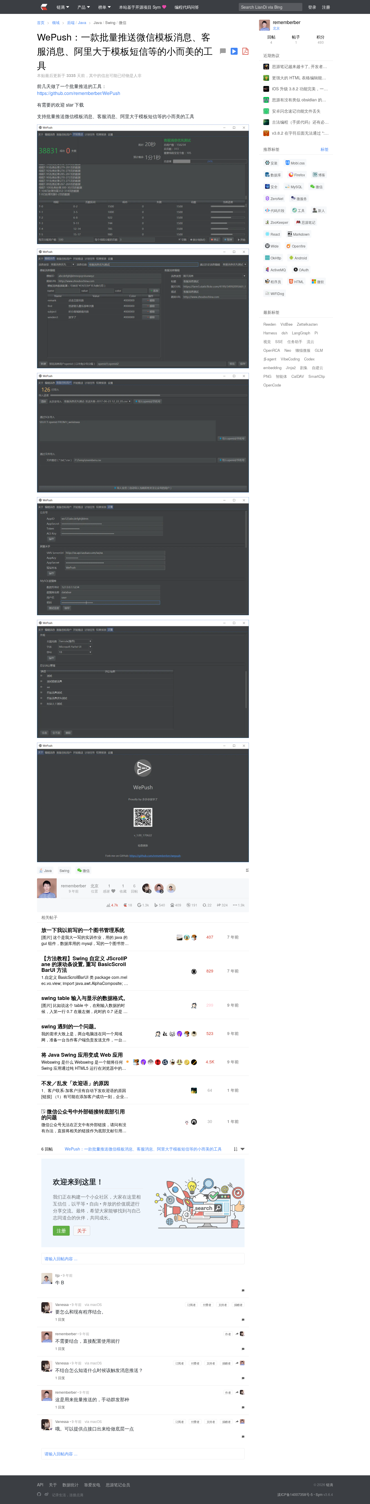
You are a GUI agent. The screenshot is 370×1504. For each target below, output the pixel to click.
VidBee (286, 324)
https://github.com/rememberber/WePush (78, 93)
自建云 (317, 367)
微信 (122, 22)
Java (82, 22)
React (275, 234)
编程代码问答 (187, 7)
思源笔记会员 (118, 1484)
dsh (285, 333)
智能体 (281, 376)
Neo (287, 350)
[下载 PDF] (245, 51)
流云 (310, 341)
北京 (276, 27)
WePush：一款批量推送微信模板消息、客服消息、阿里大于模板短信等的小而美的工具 (143, 1149)
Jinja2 (291, 367)
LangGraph (301, 333)
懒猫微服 (302, 350)
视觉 (267, 341)
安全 (274, 186)
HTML (299, 281)
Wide (275, 245)
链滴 (329, 1484)
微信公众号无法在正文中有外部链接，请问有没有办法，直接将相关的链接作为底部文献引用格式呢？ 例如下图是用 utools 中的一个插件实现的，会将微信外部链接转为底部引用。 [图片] (83, 1128)
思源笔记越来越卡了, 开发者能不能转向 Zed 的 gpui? (300, 66)
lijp (57, 1275)
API (40, 1484)
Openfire (299, 245)
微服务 (302, 198)
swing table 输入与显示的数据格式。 (84, 998)
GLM (319, 350)
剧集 (304, 367)
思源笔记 (308, 222)
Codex (309, 359)
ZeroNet (277, 198)
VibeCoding (290, 359)
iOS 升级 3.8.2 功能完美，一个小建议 (300, 88)
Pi (316, 333)
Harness (270, 333)
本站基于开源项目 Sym (140, 7)
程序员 (276, 281)
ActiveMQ (278, 269)
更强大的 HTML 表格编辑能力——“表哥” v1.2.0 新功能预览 (300, 77)
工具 (301, 210)
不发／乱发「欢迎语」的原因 (75, 1083)
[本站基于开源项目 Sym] (39, 1494)
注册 (61, 1230)
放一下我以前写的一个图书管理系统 (83, 930)
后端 (71, 22)
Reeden (269, 324)
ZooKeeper (279, 222)
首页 (41, 22)
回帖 (271, 39)
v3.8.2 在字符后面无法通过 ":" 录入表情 (300, 133)
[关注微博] (47, 1494)
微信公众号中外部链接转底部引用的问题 (83, 1114)
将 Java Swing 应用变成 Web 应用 (82, 1054)
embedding (272, 367)
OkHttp (276, 257)
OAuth (304, 269)
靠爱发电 (92, 1484)
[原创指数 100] (127, 1061)
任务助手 (294, 341)
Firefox (299, 174)
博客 (321, 174)
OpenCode (272, 385)
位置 (94, 888)
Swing (110, 22)
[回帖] (222, 51)
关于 (81, 1230)
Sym (319, 1494)
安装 (274, 162)
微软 (320, 281)
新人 (321, 210)
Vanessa (62, 1304)
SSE (279, 341)
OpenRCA (271, 350)
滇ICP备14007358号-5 (295, 1494)
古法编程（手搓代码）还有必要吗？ (300, 122)
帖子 (296, 39)
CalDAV (297, 376)
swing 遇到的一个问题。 (70, 1026)
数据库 (276, 174)
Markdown (301, 234)
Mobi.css (298, 162)
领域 (56, 22)
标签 (325, 149)
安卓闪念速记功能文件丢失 (296, 110)
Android (301, 257)
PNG (267, 376)
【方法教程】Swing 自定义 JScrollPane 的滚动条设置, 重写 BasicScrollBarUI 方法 (84, 964)
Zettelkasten (307, 324)
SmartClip (316, 376)
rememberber (66, 1333)
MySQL (296, 186)
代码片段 (277, 210)
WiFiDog (277, 293)
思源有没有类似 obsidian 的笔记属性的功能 (300, 99)
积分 (321, 39)
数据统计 (70, 1484)
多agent (269, 359)
